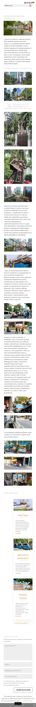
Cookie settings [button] (27, 701)
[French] (30, 2)
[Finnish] (28, 2)
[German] (33, 2)
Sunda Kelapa (23, 515)
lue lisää (18, 533)
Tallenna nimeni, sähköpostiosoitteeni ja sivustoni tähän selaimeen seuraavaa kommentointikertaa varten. (16, 683)
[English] (25, 2)
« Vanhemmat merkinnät (20, 623)
